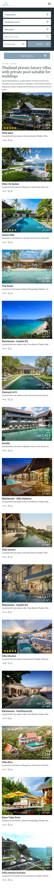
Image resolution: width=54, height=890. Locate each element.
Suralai (6, 443)
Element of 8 (9, 392)
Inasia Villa (8, 235)
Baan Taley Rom (11, 817)
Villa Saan (7, 133)
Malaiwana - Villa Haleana (16, 498)
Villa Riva (7, 762)
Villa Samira (8, 549)
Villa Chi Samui (10, 184)
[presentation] (5, 111)
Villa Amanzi (9, 656)
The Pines (7, 286)
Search (39, 44)
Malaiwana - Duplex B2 (15, 605)
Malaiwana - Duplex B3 (15, 341)
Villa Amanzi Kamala (13, 872)
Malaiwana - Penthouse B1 (17, 711)
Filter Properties (27, 56)
